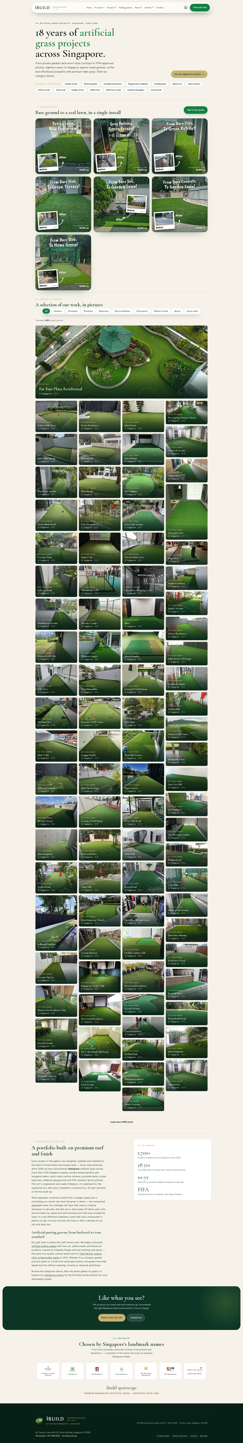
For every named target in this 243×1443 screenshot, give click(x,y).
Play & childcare (122, 311)
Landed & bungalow (135, 90)
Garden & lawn (71, 84)
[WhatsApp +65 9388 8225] (186, 8)
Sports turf (177, 84)
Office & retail (44, 90)
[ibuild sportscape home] (51, 7)
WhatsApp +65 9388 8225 (47, 1435)
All (46, 311)
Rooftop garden (90, 84)
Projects (111, 7)
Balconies (104, 311)
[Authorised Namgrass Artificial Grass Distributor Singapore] (39, 1421)
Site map (204, 1435)
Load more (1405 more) (121, 1122)
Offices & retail (161, 311)
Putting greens (125, 7)
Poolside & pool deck (113, 84)
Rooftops (88, 311)
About (137, 7)
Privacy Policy (163, 1435)
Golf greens (142, 311)
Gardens (58, 311)
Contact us (135, 1317)
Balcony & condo (113, 90)
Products (98, 7)
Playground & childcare (138, 84)
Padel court (95, 90)
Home (89, 7)
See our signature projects (187, 74)
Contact (160, 7)
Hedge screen (77, 90)
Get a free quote (195, 110)
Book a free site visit (112, 1317)
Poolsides (73, 311)
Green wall (60, 90)
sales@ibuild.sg (69, 1435)
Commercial (156, 90)
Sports (177, 311)
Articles (148, 7)
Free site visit (200, 7)
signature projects (54, 1275)
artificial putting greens (44, 1246)
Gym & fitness (194, 84)
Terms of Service (179, 1435)
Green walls (192, 311)
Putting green (160, 84)
